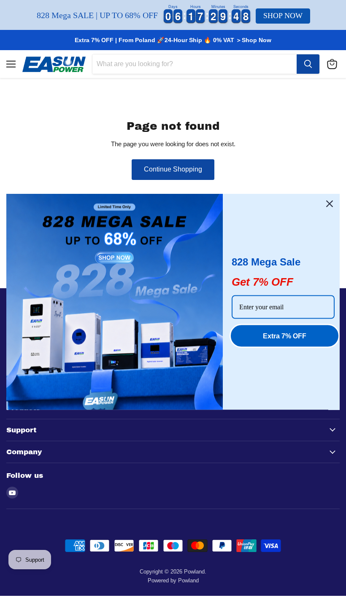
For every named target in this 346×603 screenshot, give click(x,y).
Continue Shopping (173, 169)
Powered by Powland (173, 580)
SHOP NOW (283, 15)
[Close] (329, 203)
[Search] (308, 64)
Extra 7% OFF (284, 335)
